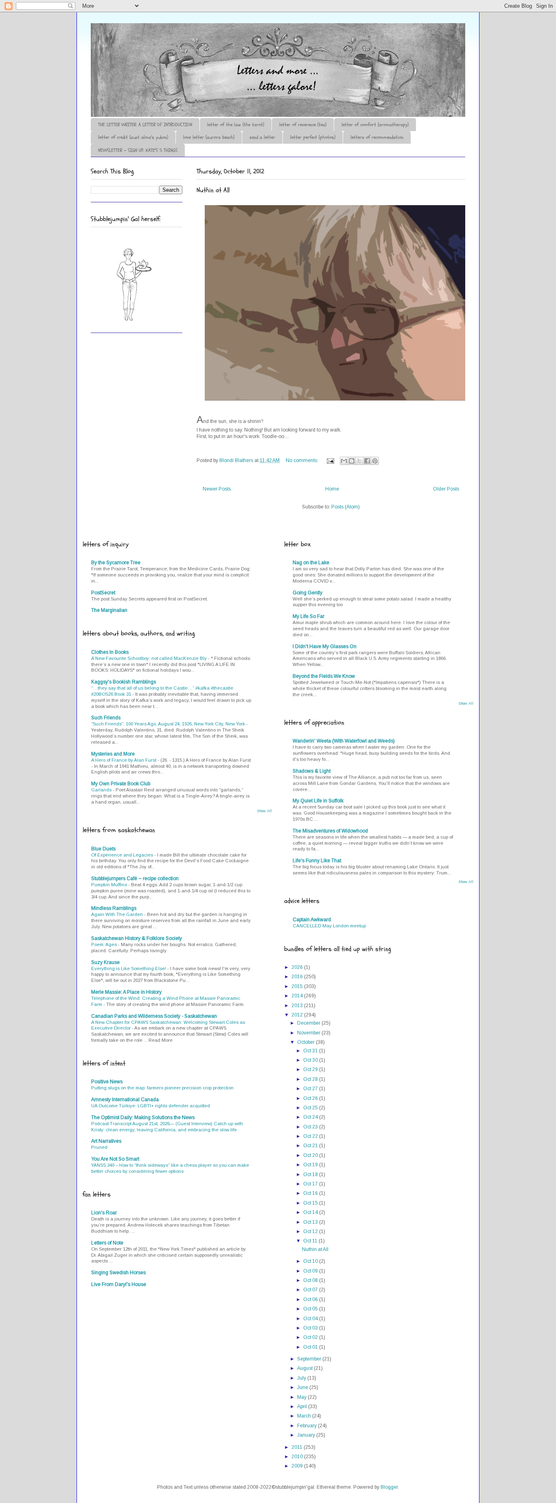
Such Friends (105, 718)
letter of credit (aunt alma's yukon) (133, 137)
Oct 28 (311, 1079)
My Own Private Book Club (120, 784)
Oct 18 (311, 1174)
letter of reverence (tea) (302, 124)
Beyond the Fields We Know (324, 676)
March (304, 1416)
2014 (297, 996)
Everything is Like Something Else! (129, 968)
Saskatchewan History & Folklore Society (136, 938)
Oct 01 (311, 1347)
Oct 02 (311, 1337)
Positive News (107, 1082)
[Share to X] (359, 461)
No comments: (303, 460)
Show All (264, 811)
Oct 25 (311, 1108)
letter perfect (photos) (312, 137)
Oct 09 (311, 1271)
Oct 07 (311, 1290)
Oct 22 (311, 1136)
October (306, 1042)
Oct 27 (311, 1088)
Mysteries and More (113, 754)
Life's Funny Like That (317, 860)
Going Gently (307, 593)
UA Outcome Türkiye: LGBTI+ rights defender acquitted (150, 1105)
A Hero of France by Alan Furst (124, 760)
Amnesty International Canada (125, 1099)
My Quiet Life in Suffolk (318, 801)
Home (332, 489)
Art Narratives (106, 1141)
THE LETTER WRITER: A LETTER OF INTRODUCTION (145, 124)
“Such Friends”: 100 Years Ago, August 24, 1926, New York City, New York (168, 723)
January (306, 1435)
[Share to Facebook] (367, 461)
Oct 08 (311, 1280)
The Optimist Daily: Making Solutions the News (143, 1117)
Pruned (99, 1147)
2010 (297, 1456)
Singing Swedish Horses (118, 1272)
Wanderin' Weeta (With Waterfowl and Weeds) (344, 741)
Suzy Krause (105, 962)
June (303, 1387)
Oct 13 (311, 1222)
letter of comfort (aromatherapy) (375, 124)
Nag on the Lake (311, 562)
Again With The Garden (117, 914)
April (302, 1406)
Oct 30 (311, 1060)
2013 (297, 1005)
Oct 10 (311, 1261)
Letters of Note (107, 1243)
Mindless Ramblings (113, 908)
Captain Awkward (312, 919)
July (302, 1378)
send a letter (262, 137)
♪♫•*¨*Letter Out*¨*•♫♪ (213, 46)
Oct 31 (311, 1051)
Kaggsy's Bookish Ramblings (123, 682)
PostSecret (103, 593)
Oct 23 (311, 1127)
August (305, 1368)
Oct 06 (311, 1299)
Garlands (102, 789)
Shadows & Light (312, 771)
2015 (297, 986)
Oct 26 (311, 1098)
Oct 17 (311, 1184)
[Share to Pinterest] (375, 461)
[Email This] (344, 461)
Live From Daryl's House (118, 1284)
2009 (297, 1466)
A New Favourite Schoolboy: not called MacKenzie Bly (149, 658)
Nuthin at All (213, 190)
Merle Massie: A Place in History (126, 992)
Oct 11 (311, 1241)
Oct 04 (311, 1318)
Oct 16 (311, 1193)
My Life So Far (308, 616)
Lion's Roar (104, 1213)
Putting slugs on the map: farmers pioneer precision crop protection (162, 1087)
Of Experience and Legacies (122, 854)
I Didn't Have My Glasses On (325, 646)
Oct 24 (311, 1117)
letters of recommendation (376, 137)
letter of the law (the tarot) (235, 124)
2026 (297, 967)
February (307, 1426)
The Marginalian (109, 610)
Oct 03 (311, 1328)
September (309, 1359)
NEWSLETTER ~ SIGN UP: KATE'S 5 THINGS (137, 150)
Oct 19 (311, 1165)
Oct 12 (311, 1231)
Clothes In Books (110, 652)
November (309, 1033)
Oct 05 (311, 1309)
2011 (297, 1447)
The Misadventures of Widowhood (330, 831)
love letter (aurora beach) (208, 137)
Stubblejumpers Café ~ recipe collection (135, 878)
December (309, 1023)
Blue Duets (103, 849)
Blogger (389, 1487)
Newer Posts (217, 489)
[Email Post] (329, 460)
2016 (297, 976)
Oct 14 (311, 1212)
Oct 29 (311, 1069)
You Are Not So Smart (115, 1159)
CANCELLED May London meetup (329, 925)
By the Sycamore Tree (115, 562)
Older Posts (446, 489)
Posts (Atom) (345, 507)
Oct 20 (311, 1155)
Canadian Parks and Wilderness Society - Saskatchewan (154, 1016)
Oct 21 (311, 1145)
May (302, 1397)
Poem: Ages (104, 944)
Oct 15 (311, 1203)
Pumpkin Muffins (109, 884)
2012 (297, 1015)
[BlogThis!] (352, 461)
